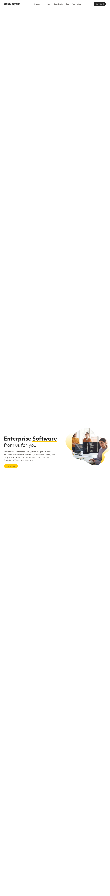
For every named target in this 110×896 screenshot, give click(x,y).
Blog (67, 4)
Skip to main (28, 4)
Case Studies (58, 4)
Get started (11, 466)
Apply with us (76, 4)
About (49, 4)
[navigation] (12, 4)
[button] (37, 4)
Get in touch (99, 4)
